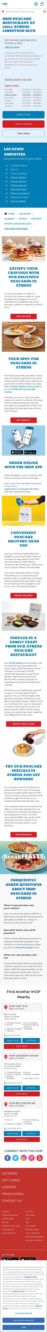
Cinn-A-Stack (11, 386)
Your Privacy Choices (23, 1313)
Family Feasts (15, 663)
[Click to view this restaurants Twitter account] (15, 1158)
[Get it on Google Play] (30, 452)
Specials (5, 1222)
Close (23, 1327)
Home (11, 214)
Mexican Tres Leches (29, 386)
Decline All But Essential (23, 1320)
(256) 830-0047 (14, 1083)
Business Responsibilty (34, 1237)
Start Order (23, 124)
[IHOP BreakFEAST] (23, 857)
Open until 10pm (17, 1105)
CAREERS (9, 1187)
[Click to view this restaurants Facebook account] (7, 1158)
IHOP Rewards (8, 1219)
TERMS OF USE (30, 1277)
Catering (31, 1040)
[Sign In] (36, 4)
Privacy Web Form (32, 1233)
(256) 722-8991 (14, 1035)
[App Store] (28, 1259)
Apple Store (10, 489)
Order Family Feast (23, 724)
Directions (23, 114)
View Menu (23, 133)
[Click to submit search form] (44, 11)
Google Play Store (30, 489)
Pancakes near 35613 (16, 229)
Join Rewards (23, 834)
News (27, 1219)
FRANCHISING (13, 1194)
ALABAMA (9, 219)
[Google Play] (10, 1259)
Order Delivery (23, 595)
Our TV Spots (30, 1226)
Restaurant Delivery (10, 1215)
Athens (23, 219)
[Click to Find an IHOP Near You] (3, 11)
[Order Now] (42, 4)
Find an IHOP (23, 316)
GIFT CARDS (11, 1180)
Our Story (29, 1211)
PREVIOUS (3, 857)
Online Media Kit (9, 1233)
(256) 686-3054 (14, 1128)
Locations (25, 214)
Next (44, 857)
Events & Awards (32, 1229)
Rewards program (25, 947)
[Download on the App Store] (17, 452)
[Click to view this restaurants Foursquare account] (31, 1158)
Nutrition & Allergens (34, 1240)
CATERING (10, 1173)
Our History (30, 1215)
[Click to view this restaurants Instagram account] (23, 1158)
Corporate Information (11, 1226)
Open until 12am (16, 1008)
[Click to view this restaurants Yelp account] (39, 1158)
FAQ (27, 1222)
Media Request (8, 1229)
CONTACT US (12, 1200)
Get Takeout (24, 420)
